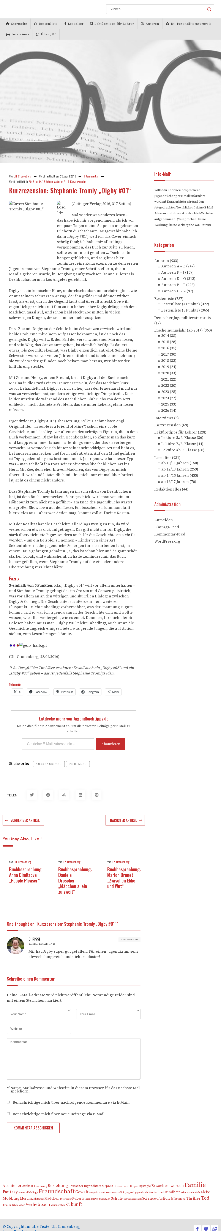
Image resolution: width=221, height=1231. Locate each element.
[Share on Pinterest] (96, 795)
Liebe (205, 1192)
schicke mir (183, 202)
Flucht (21, 1192)
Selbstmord (177, 1198)
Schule (117, 1198)
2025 (165, 404)
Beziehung (57, 1185)
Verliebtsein (37, 1204)
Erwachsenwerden (168, 1185)
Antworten (129, 939)
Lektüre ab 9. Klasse (179, 450)
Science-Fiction (156, 1198)
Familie (195, 1185)
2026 (165, 410)
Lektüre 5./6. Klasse (178, 437)
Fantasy (10, 1192)
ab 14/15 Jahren (44, 181)
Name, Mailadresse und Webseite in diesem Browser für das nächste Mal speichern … (75, 1089)
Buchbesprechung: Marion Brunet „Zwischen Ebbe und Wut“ (124, 877)
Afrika (26, 1186)
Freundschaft (57, 1191)
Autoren (152, 24)
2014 (165, 335)
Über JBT (48, 34)
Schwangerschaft (132, 1198)
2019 (165, 366)
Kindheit (172, 1192)
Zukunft (73, 1204)
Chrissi (34, 939)
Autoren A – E (173, 266)
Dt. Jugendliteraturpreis (191, 24)
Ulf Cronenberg (22, 176)
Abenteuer (12, 1185)
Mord (24, 1198)
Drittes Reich (121, 1186)
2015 (165, 341)
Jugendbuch (141, 1192)
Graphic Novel (97, 1192)
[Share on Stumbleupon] (64, 795)
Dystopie (145, 1186)
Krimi (183, 1192)
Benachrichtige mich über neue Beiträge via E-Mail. (59, 1114)
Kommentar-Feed (169, 534)
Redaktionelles (167, 489)
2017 (165, 354)
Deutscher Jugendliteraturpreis (182, 317)
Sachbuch (104, 1198)
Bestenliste (48, 24)
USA (15, 1205)
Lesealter (76, 24)
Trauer (7, 1205)
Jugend (129, 1192)
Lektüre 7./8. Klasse (178, 443)
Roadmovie (92, 1198)
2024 (165, 398)
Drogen (134, 1186)
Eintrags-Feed (166, 527)
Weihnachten (58, 1205)
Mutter (40, 1198)
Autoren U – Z (173, 291)
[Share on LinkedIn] (80, 795)
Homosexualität (115, 1192)
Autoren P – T (173, 284)
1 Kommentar (91, 176)
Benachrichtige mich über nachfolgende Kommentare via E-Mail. (71, 1102)
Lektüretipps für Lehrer (114, 24)
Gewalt (82, 1192)
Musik (32, 1198)
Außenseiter (49, 764)
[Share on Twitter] (32, 795)
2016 (31, 181)
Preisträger (66, 1198)
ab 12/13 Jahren (175, 469)
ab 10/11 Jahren (175, 463)
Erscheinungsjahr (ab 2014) (178, 330)
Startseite (19, 24)
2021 (165, 379)
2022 (165, 385)
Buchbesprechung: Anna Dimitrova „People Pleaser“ (26, 875)
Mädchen (51, 1198)
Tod (205, 1198)
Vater (22, 1205)
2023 (165, 391)
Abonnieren (110, 744)
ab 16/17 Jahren (175, 481)
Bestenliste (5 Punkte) (180, 310)
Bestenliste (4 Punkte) (180, 304)
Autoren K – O (173, 278)
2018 (165, 360)
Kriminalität (193, 1192)
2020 (165, 373)
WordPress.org (167, 541)
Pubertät (78, 1199)
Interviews (20, 34)
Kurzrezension (78, 181)
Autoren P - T (61, 181)
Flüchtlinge (32, 1192)
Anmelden (163, 520)
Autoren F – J (172, 272)
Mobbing (11, 1198)
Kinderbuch (156, 1192)
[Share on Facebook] (48, 795)
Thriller (78, 764)
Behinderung (39, 1186)
